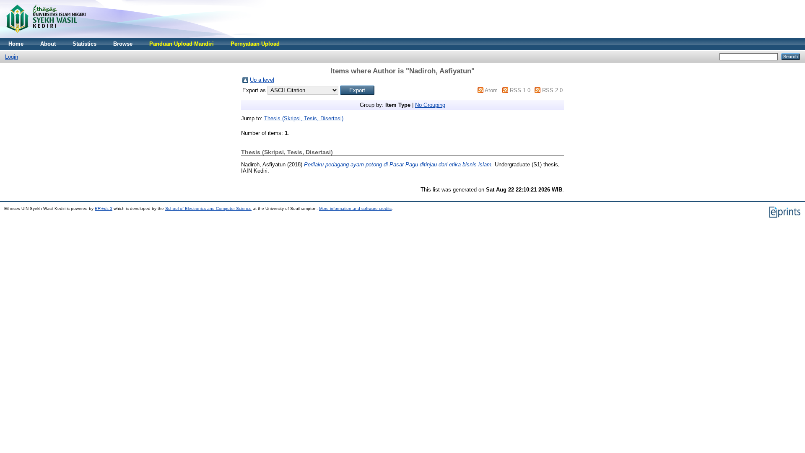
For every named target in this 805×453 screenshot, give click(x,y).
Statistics (84, 44)
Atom (491, 90)
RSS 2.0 (552, 90)
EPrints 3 (103, 208)
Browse (122, 44)
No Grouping (430, 105)
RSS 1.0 (520, 90)
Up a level (262, 80)
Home (15, 44)
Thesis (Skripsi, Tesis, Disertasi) (303, 118)
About (48, 44)
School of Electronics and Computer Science (208, 208)
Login (11, 57)
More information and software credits (355, 208)
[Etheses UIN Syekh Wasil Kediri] (45, 36)
